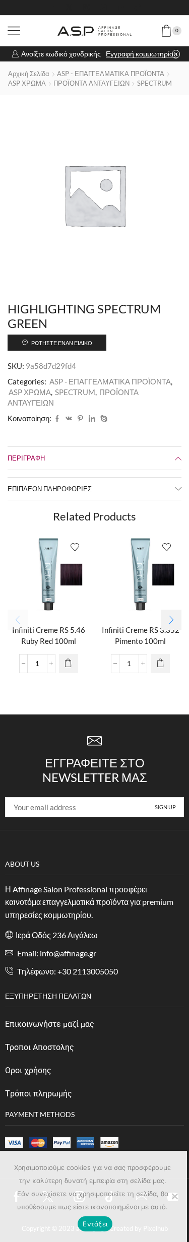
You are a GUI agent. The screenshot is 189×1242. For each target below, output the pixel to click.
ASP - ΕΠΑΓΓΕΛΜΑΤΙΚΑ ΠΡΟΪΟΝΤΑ (110, 74)
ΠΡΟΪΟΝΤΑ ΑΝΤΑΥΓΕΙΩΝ (91, 83)
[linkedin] (92, 419)
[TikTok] (137, 8)
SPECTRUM (154, 83)
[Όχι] (174, 1196)
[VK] (69, 419)
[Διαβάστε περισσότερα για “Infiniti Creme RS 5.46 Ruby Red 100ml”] (68, 663)
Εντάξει (95, 1224)
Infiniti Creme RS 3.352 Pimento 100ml (140, 635)
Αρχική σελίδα (28, 74)
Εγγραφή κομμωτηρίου (141, 53)
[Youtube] (103, 8)
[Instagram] (86, 8)
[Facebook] (51, 8)
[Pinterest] (80, 419)
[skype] (102, 419)
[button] (171, 620)
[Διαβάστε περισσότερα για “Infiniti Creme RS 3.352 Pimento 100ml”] (160, 663)
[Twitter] (69, 8)
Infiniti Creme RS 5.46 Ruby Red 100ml (48, 635)
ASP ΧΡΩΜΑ (27, 83)
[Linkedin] (120, 8)
